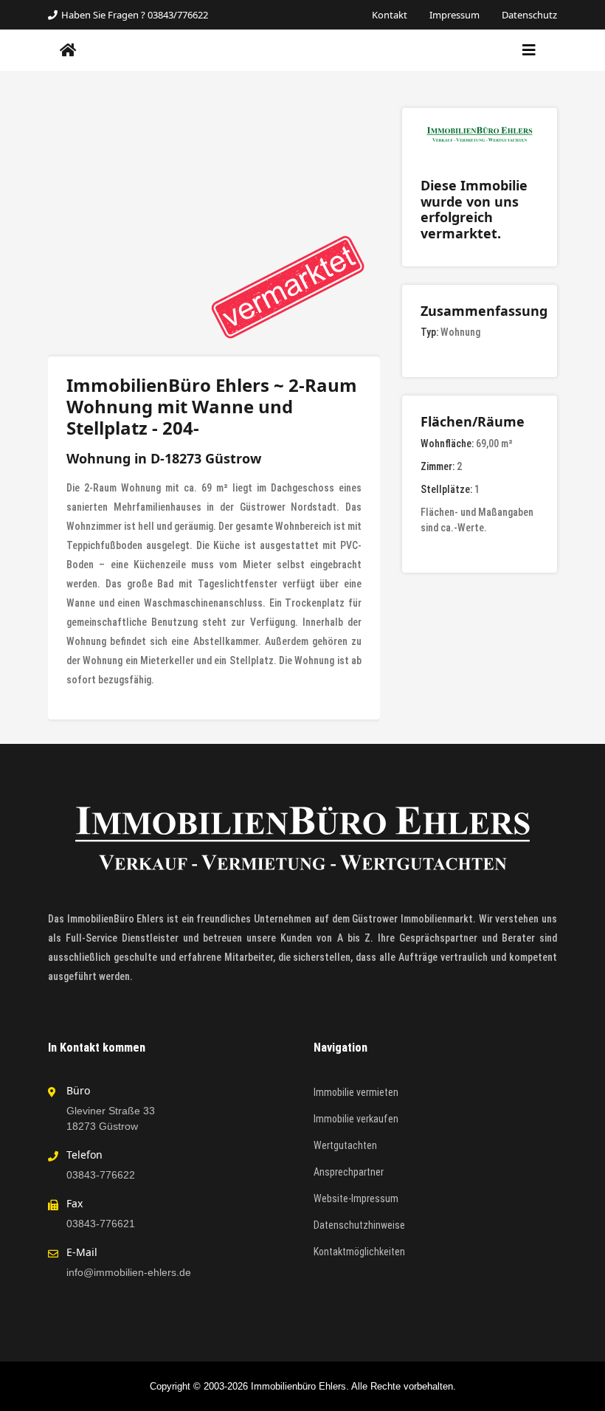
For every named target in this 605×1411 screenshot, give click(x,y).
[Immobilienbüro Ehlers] (68, 50)
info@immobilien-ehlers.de (128, 1272)
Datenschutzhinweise (359, 1225)
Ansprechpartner (349, 1172)
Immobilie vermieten (356, 1092)
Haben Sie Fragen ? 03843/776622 (134, 14)
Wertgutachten (345, 1145)
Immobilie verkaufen (356, 1119)
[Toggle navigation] (529, 50)
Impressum (454, 14)
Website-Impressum (356, 1198)
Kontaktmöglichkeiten (359, 1252)
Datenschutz (529, 14)
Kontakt (389, 14)
